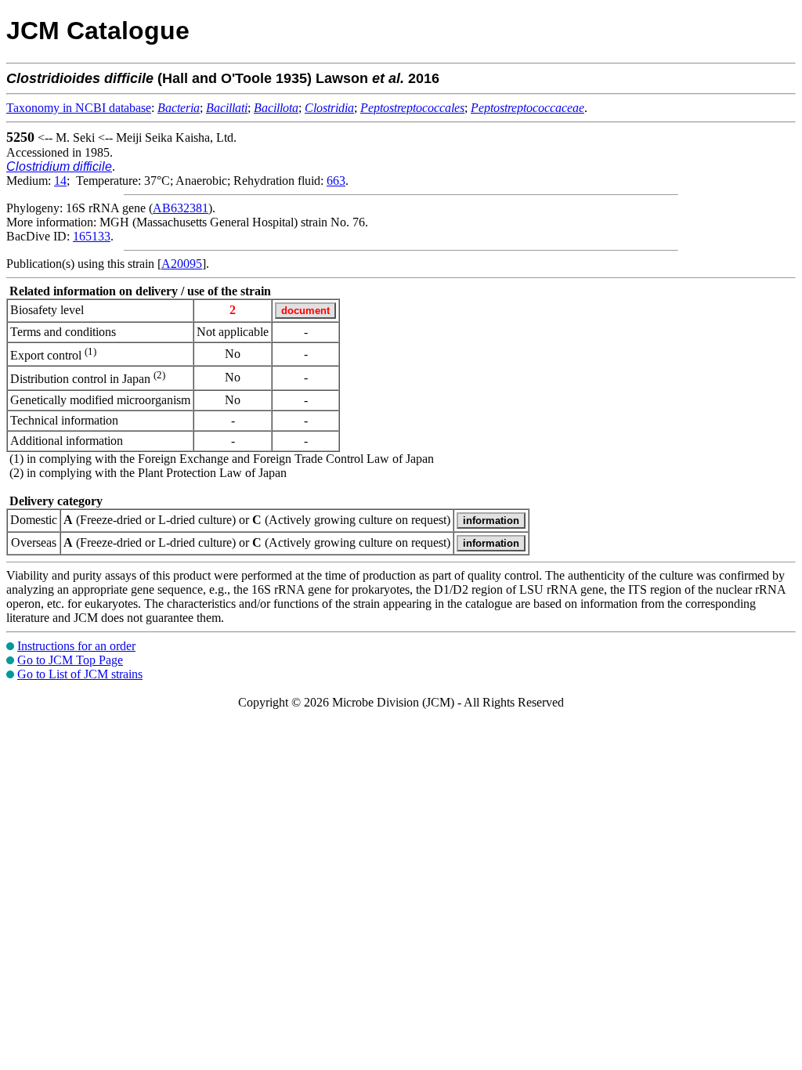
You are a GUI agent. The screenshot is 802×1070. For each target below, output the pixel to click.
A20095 (181, 263)
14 (60, 180)
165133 (91, 236)
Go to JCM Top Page (70, 660)
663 (336, 180)
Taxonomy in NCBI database (78, 107)
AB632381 (180, 208)
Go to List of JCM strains (80, 674)
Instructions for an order (76, 645)
